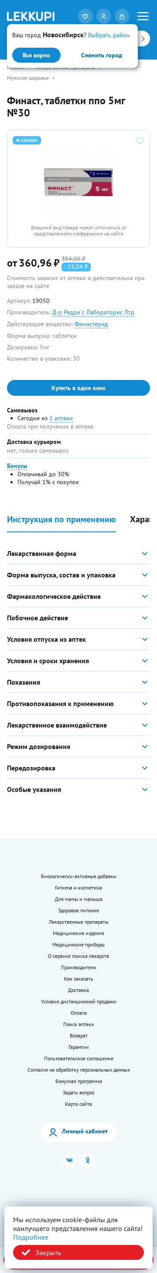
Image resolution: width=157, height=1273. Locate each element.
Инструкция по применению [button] (61, 519)
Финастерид (91, 324)
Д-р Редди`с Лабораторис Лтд (93, 312)
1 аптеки (61, 418)
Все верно (36, 55)
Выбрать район (109, 35)
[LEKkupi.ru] (31, 16)
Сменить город (101, 55)
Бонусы (17, 466)
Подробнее (30, 1237)
